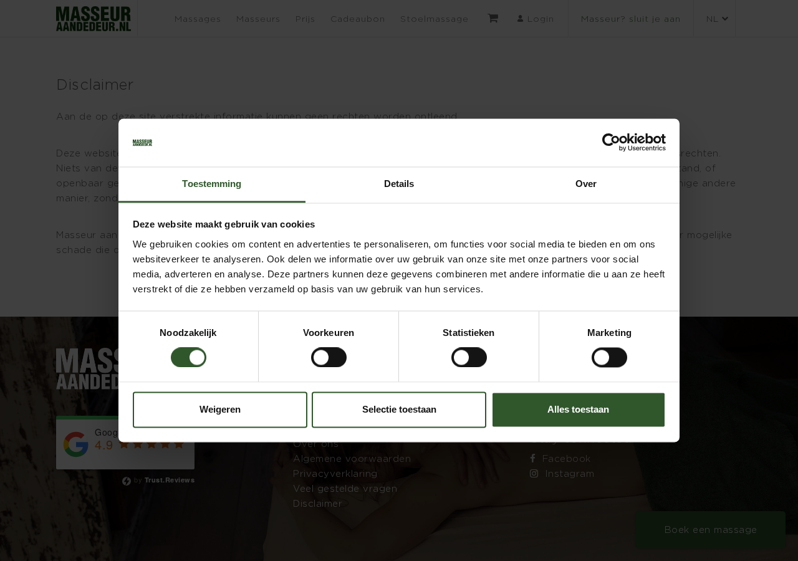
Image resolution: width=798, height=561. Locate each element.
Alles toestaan (578, 409)
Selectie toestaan (399, 409)
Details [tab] (399, 183)
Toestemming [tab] (211, 183)
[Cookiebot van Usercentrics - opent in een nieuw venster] (611, 142)
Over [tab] (586, 183)
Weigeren (220, 409)
